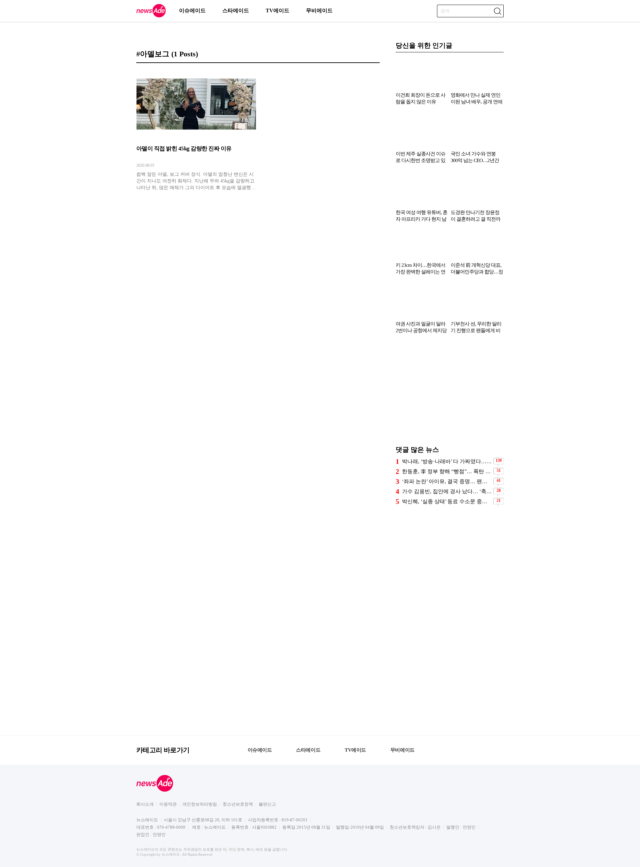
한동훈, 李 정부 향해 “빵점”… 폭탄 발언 (447, 471)
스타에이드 (235, 10)
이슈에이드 (192, 10)
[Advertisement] (450, 393)
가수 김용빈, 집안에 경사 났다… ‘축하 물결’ (447, 491)
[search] (497, 11)
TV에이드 (277, 10)
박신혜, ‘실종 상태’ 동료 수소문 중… (444, 501)
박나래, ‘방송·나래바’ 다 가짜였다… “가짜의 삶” (447, 461)
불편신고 (267, 804)
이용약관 (168, 804)
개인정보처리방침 (199, 804)
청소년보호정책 (238, 804)
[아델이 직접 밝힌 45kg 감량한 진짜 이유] (196, 130)
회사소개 (145, 804)
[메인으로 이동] (151, 16)
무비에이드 (319, 10)
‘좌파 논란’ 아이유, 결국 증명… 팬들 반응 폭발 (447, 481)
